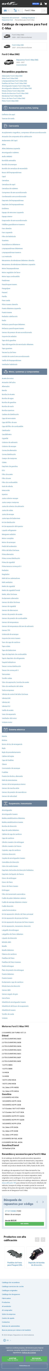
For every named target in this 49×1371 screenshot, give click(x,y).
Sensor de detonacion (10, 610)
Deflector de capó (8, 114)
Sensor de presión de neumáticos (14, 792)
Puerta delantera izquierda (11, 308)
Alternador (6, 386)
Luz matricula (7, 256)
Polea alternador (8, 554)
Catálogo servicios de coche (13, 1286)
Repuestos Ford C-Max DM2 (27, 60)
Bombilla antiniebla (9, 160)
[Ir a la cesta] (45, 3)
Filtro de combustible (9, 482)
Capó (4, 176)
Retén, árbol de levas (9, 594)
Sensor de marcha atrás (10, 788)
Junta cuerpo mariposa (10, 502)
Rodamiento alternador (10, 598)
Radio (4, 320)
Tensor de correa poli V (10, 670)
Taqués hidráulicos (9, 662)
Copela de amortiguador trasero (13, 858)
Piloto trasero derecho (10, 304)
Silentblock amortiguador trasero (14, 1002)
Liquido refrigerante (9, 530)
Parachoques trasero (9, 284)
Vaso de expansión (9, 714)
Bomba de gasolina (9, 402)
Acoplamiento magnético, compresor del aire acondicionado (24, 132)
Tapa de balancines (9, 650)
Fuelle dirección (7, 906)
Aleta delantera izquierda (11, 148)
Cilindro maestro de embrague (13, 842)
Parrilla (4, 296)
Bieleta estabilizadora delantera (13, 818)
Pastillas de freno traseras (11, 962)
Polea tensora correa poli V (11, 566)
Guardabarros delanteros (11, 244)
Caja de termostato (9, 418)
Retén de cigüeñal (8, 586)
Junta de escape (8, 514)
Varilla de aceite (7, 710)
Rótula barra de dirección (11, 986)
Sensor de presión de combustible (14, 618)
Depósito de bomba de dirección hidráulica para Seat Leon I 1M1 (36, 1264)
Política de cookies (29, 1353)
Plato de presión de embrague (13, 970)
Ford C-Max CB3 (18, 45)
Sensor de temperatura (10, 622)
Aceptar (12, 1359)
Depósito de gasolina (10, 466)
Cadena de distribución (10, 414)
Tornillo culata (7, 678)
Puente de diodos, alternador (12, 776)
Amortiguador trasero (10, 814)
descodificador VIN (9, 1183)
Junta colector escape (10, 498)
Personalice (24, 1366)
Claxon (4, 764)
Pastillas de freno (8, 958)
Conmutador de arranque (11, 768)
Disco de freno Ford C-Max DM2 (13, 98)
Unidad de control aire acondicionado (15, 356)
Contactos (6, 1322)
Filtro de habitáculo (9, 236)
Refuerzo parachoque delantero (13, 324)
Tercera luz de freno (9, 352)
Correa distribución (9, 454)
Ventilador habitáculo (9, 364)
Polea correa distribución (11, 558)
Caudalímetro (7, 434)
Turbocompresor (8, 690)
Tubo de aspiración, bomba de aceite (15, 682)
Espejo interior (7, 216)
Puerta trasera (7, 312)
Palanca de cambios (9, 954)
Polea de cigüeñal (8, 562)
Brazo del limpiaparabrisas (11, 172)
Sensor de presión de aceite (12, 614)
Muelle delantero (8, 950)
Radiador (5, 570)
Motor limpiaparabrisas (10, 268)
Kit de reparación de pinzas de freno (15, 918)
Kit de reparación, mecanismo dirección (16, 926)
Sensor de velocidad (9, 796)
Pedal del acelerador (9, 546)
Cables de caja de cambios (12, 834)
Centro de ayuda (8, 1318)
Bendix (4, 390)
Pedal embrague (8, 966)
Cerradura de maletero (10, 188)
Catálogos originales (9, 1290)
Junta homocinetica (9, 910)
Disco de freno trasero (10, 886)
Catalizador (6, 430)
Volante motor (7, 722)
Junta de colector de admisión (13, 506)
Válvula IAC (6, 702)
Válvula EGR (6, 698)
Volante (4, 1018)
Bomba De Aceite (8, 394)
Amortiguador (7, 810)
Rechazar (36, 1359)
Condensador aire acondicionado (14, 196)
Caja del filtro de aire (9, 422)
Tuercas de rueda (8, 118)
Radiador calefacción (9, 316)
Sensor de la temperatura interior (14, 784)
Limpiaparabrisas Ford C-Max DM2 (14, 81)
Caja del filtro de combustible (12, 426)
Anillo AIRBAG (7, 156)
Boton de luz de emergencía (12, 744)
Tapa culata (6, 646)
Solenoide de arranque (10, 634)
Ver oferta (24, 1224)
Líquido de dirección (9, 938)
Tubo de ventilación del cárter (12, 686)
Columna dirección (8, 854)
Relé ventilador (7, 582)
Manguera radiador (9, 534)
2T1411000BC (13, 1211)
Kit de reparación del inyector (12, 526)
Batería (4, 736)
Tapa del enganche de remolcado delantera (17, 344)
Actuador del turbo (9, 382)
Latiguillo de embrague (10, 930)
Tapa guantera (7, 348)
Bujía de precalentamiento (11, 752)
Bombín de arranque (9, 164)
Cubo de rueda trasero (10, 866)
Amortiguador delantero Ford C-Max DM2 (17, 88)
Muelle (4, 946)
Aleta (4, 144)
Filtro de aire (6, 478)
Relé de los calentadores (11, 578)
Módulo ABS (6, 942)
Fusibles (5, 772)
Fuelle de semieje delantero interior (14, 902)
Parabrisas (6, 280)
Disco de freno (7, 882)
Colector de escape (9, 446)
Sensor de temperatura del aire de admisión (18, 626)
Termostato (6, 674)
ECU (3, 470)
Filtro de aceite (7, 474)
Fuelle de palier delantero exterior (14, 898)
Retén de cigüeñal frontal (11, 590)
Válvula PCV (6, 706)
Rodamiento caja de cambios (12, 982)
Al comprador (7, 1310)
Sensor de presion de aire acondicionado (17, 332)
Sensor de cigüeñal (9, 606)
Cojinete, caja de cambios (11, 850)
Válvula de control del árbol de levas (15, 694)
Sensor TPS (6, 630)
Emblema (5, 208)
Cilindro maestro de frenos (11, 846)
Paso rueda (6, 300)
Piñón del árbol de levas (10, 550)
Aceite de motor (8, 378)
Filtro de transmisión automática (13, 894)
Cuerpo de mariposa (9, 458)
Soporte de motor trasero (11, 638)
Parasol (4, 292)
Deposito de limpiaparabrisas (12, 200)
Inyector (5, 494)
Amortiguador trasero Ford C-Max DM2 (16, 86)
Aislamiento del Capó (9, 140)
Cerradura (5, 180)
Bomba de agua (7, 398)
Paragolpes (6, 288)
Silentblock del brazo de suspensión (15, 1006)
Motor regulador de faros (11, 272)
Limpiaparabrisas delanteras (12, 248)
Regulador (5, 574)
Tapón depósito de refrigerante (13, 658)
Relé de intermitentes (9, 780)
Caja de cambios (8, 838)
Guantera (5, 240)
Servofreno (6, 998)
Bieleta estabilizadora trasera (12, 822)
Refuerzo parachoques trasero (13, 328)
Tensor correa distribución (11, 666)
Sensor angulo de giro (10, 994)
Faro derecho (7, 228)
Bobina (4, 740)
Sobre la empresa (8, 1314)
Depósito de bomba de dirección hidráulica (17, 870)
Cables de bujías (8, 756)
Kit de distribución (8, 522)
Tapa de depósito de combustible (14, 654)
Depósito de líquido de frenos (13, 874)
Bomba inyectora (8, 410)
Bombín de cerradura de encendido (15, 168)
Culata (4, 462)
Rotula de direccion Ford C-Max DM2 (15, 93)
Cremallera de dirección (10, 862)
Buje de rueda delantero (10, 830)
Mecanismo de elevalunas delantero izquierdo (18, 264)
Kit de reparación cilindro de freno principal (17, 914)
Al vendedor (6, 1306)
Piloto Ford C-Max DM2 (10, 101)
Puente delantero (8, 974)
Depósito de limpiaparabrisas (12, 204)
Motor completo (8, 538)
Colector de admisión (9, 442)
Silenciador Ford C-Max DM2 (12, 76)
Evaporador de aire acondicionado (14, 220)
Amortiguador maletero (10, 152)
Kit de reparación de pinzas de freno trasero (18, 922)
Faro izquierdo (7, 232)
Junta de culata (7, 510)
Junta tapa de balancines (11, 518)
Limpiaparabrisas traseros (11, 252)
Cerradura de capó (8, 184)
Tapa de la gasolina (9, 340)
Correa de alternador (9, 450)
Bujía (3, 748)
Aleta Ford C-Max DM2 (10, 78)
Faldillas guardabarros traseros (13, 224)
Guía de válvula (7, 486)
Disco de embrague (9, 878)
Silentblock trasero (9, 1010)
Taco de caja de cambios (11, 642)
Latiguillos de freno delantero (12, 934)
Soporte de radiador (9, 336)
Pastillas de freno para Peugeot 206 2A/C (14, 1264)
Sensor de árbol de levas (11, 602)
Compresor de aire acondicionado (14, 192)
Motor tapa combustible (10, 276)
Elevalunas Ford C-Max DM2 (12, 96)
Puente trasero (7, 978)
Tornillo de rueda (8, 1014)
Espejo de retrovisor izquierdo (13, 212)
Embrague (5, 890)
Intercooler (6, 490)
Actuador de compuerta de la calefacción (17, 136)
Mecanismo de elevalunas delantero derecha (18, 260)
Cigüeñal (5, 438)
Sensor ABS (6, 990)
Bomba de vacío (8, 406)
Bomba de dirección (9, 826)
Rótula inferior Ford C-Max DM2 (13, 91)
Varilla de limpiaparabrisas (11, 360)
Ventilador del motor (9, 718)
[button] (36, 4)
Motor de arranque (8, 542)
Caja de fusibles (8, 760)
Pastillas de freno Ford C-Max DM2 (14, 83)
